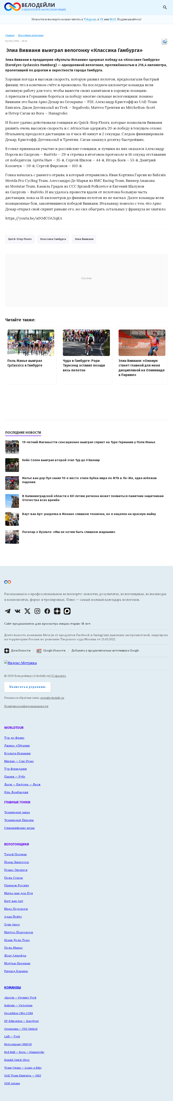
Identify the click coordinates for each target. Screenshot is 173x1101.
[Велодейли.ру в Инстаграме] (37, 611)
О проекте (59, 676)
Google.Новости (54, 650)
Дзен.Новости (20, 650)
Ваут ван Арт (13, 901)
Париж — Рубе (14, 776)
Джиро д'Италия (17, 745)
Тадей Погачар (15, 854)
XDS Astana (12, 1083)
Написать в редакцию (27, 687)
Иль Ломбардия (16, 792)
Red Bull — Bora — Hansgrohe (24, 1052)
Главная (9, 35)
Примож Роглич (16, 885)
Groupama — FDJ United (20, 1029)
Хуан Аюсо (12, 924)
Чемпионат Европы (19, 820)
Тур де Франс (14, 738)
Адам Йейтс (13, 916)
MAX (112, 19)
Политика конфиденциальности (26, 706)
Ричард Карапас (16, 971)
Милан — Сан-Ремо (19, 761)
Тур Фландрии (15, 769)
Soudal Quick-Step (17, 1060)
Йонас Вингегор (16, 862)
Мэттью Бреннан (17, 963)
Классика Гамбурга (53, 239)
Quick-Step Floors (20, 239)
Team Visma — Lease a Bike (23, 1068)
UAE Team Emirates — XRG (22, 1075)
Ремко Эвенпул (15, 870)
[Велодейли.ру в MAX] (67, 611)
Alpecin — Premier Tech (20, 997)
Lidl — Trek (12, 1036)
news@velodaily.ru (52, 698)
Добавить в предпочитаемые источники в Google (105, 650)
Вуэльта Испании (17, 753)
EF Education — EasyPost (21, 1021)
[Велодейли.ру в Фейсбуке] (47, 611)
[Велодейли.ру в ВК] (17, 611)
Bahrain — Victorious (18, 1005)
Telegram (90, 19)
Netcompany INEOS (18, 1044)
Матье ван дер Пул (18, 893)
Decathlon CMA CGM (18, 1013)
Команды (12, 987)
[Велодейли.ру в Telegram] (7, 611)
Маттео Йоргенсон (18, 932)
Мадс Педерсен (16, 909)
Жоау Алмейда (15, 955)
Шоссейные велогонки (30, 35)
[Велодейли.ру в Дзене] (57, 611)
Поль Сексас (13, 878)
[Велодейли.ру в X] (27, 611)
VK (101, 19)
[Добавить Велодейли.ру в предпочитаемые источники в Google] (164, 44)
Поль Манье (13, 948)
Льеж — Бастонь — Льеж (22, 784)
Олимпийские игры (19, 828)
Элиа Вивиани (84, 239)
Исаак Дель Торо (17, 940)
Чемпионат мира (17, 812)
